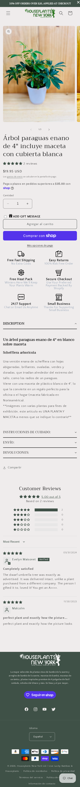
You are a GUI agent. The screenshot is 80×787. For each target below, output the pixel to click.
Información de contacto (42, 783)
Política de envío (56, 777)
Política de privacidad (63, 771)
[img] (12, 553)
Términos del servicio (31, 777)
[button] (8, 13)
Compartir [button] (14, 467)
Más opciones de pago (40, 245)
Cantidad (8, 195)
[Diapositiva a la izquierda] (30, 129)
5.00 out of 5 (51, 497)
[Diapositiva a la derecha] (49, 129)
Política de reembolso (35, 771)
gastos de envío (15, 177)
